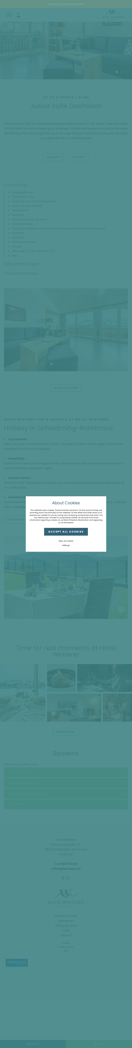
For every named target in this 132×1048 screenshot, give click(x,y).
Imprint (70, 522)
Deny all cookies (66, 541)
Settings (66, 545)
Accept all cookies (66, 532)
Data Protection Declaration (76, 520)
